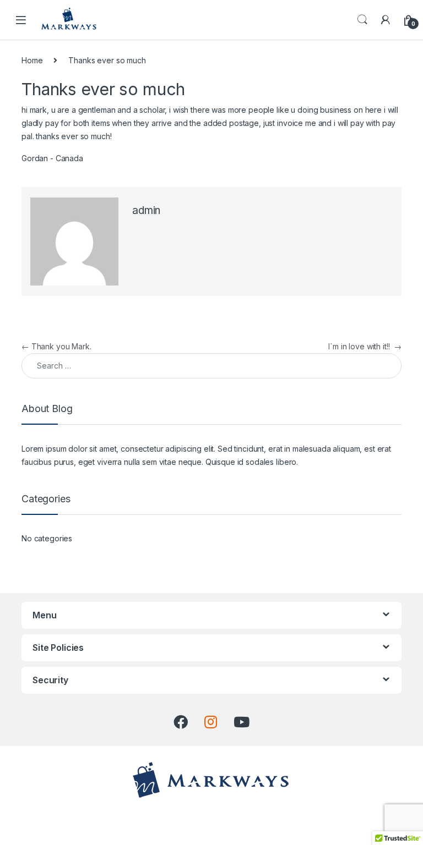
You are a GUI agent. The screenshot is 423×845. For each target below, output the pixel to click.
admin (146, 210)
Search (362, 20)
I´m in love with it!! (365, 346)
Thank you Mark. (56, 346)
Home (31, 60)
